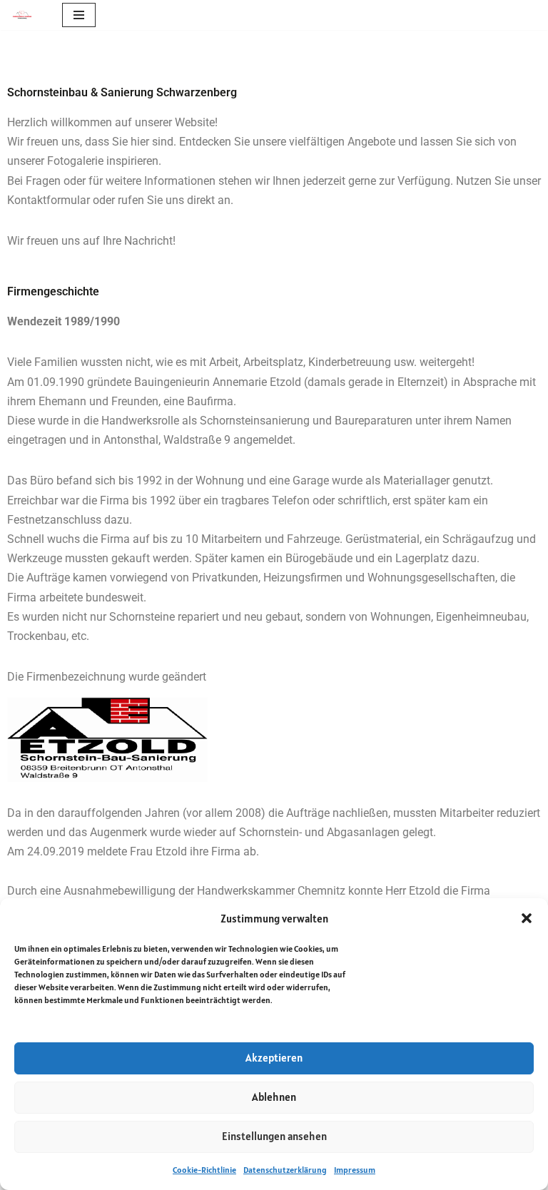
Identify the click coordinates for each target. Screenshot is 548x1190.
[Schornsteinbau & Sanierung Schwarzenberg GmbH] (26, 15)
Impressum (354, 1169)
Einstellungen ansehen (274, 1136)
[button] (526, 918)
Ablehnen (274, 1097)
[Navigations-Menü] (79, 15)
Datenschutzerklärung (285, 1169)
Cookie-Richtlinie (204, 1169)
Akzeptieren (274, 1057)
